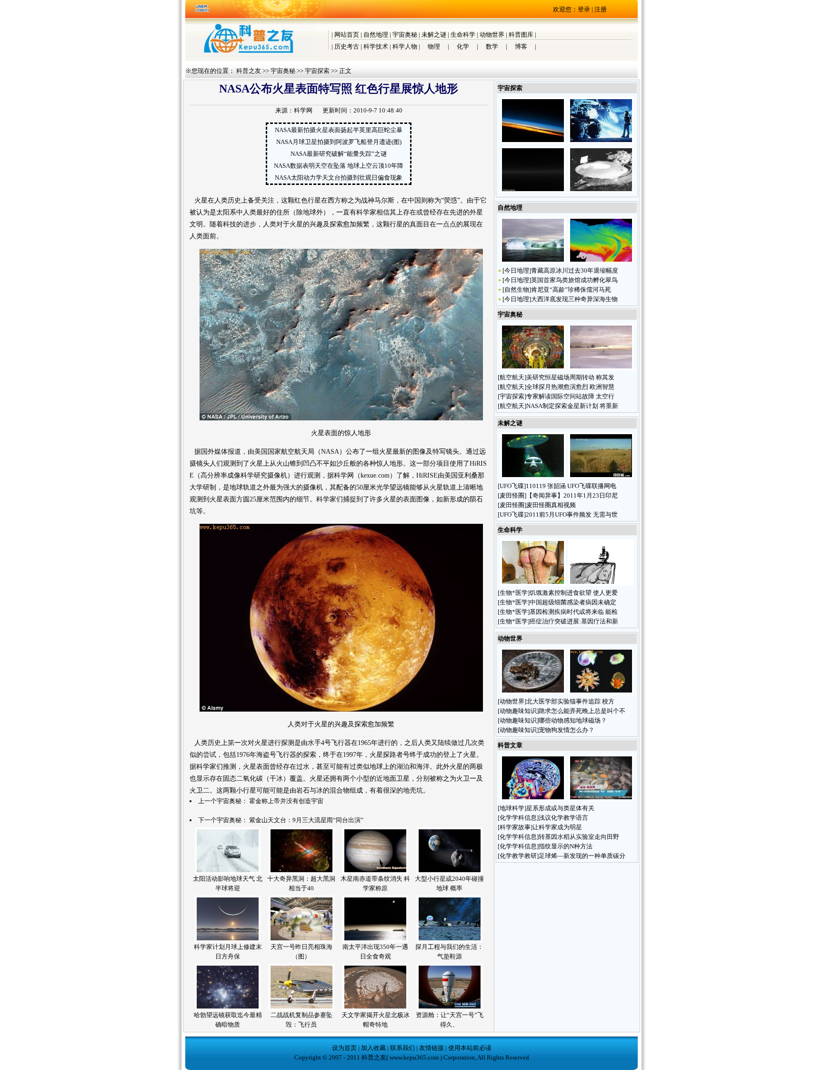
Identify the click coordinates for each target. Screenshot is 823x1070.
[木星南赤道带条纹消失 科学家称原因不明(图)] (375, 872)
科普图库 (521, 34)
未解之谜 (434, 34)
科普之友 (248, 70)
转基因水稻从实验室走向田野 (579, 836)
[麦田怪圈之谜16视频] (601, 476)
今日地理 (516, 270)
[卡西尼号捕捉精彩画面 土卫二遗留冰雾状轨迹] (533, 190)
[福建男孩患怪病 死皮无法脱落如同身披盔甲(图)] (533, 583)
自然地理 (375, 34)
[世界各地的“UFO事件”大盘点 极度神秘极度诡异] (533, 476)
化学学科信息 (518, 817)
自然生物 (516, 289)
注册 (600, 9)
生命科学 (463, 34)
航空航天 (512, 377)
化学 (463, 46)
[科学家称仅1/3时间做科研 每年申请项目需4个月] (601, 583)
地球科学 (512, 808)
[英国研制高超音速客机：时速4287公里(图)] (601, 368)
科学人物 (404, 46)
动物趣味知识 (518, 710)
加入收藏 (373, 1047)
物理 (434, 46)
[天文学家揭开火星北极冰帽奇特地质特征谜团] (375, 1008)
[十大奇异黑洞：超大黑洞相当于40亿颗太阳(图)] (301, 872)
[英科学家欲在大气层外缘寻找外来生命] (533, 141)
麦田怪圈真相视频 (551, 505)
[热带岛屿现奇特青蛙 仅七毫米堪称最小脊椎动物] (533, 692)
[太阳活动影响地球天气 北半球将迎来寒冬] (228, 872)
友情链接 (431, 1047)
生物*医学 (514, 592)
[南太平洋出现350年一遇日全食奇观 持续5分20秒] (375, 940)
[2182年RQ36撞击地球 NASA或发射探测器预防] (601, 141)
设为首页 (344, 1047)
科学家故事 (515, 827)
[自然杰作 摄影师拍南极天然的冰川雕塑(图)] (533, 261)
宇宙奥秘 (404, 34)
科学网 (303, 110)
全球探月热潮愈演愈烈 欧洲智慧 (570, 386)
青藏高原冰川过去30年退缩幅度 (574, 270)
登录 (584, 9)
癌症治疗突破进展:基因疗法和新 (574, 621)
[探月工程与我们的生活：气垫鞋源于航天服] (449, 940)
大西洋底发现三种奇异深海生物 (574, 299)
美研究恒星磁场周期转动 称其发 (570, 377)
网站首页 (346, 34)
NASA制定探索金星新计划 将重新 (572, 405)
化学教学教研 (518, 855)
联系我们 (402, 1047)
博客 (521, 46)
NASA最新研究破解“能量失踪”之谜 (339, 153)
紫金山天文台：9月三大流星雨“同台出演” (306, 820)
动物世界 (492, 34)
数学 (492, 46)
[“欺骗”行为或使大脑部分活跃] (533, 799)
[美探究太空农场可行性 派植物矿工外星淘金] (601, 190)
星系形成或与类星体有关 (560, 808)
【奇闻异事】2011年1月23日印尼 (572, 495)
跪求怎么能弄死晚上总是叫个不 (582, 710)
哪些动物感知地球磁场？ (573, 720)
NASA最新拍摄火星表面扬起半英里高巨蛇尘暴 (338, 129)
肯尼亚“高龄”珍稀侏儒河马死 (571, 289)
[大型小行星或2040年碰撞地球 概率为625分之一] (449, 872)
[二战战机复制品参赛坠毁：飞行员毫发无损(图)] (301, 1008)
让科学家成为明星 (557, 827)
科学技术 (375, 46)
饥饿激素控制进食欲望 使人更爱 (574, 592)
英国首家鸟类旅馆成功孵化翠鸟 (574, 280)
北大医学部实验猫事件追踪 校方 (570, 701)
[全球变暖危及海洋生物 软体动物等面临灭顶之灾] (601, 692)
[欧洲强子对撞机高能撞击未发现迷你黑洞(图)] (533, 368)
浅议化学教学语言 (563, 817)
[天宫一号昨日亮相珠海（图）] (301, 940)
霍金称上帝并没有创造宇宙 (286, 801)
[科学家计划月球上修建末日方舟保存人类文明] (228, 940)
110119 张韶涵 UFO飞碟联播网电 (571, 485)
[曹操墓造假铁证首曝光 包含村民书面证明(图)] (601, 799)
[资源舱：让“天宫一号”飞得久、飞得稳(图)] (449, 1008)
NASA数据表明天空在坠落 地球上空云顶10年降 (338, 165)
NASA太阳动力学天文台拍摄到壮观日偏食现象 (338, 177)
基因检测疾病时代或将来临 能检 (574, 611)
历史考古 (346, 46)
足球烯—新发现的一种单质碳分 (582, 855)
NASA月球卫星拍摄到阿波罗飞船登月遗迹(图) (338, 141)
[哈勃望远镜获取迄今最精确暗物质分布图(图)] (228, 1008)
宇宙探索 (317, 70)
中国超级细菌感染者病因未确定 (573, 602)
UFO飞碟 (512, 485)
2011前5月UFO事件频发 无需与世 (572, 514)
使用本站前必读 (470, 1047)
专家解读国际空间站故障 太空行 (570, 396)
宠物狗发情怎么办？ (567, 730)
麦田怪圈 (512, 495)
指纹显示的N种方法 (565, 846)
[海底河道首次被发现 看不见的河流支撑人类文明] (601, 261)
